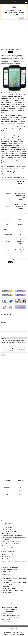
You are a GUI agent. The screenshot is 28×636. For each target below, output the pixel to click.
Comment (4, 322)
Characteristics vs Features (9, 531)
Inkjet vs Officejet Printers (9, 588)
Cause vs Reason (7, 527)
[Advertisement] (14, 34)
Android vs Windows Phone (9, 569)
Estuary (8, 484)
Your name (4, 317)
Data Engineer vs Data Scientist (10, 541)
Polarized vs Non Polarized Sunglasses (12, 590)
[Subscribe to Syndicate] (1, 624)
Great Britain (20, 480)
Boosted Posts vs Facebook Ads (10, 543)
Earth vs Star (5, 586)
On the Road (7, 480)
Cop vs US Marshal (7, 592)
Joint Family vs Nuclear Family (10, 617)
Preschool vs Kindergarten (9, 557)
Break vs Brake (6, 533)
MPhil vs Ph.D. (6, 620)
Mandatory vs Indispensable (9, 546)
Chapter (20, 484)
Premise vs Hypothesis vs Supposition (12, 535)
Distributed (7, 491)
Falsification (7, 487)
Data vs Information (7, 565)
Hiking (20, 494)
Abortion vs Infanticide (8, 548)
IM (20, 487)
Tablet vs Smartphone (8, 611)
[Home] (14, 7)
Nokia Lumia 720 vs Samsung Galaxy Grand (14, 578)
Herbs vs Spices (6, 529)
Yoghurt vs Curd (6, 571)
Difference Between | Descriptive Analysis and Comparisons (14, 12)
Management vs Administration (10, 567)
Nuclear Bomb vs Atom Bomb (10, 554)
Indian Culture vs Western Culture (11, 615)
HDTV (7, 494)
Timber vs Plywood (7, 584)
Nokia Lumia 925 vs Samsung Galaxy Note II (14, 582)
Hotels (20, 491)
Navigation (14, 1)
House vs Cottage (7, 580)
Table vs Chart (6, 559)
